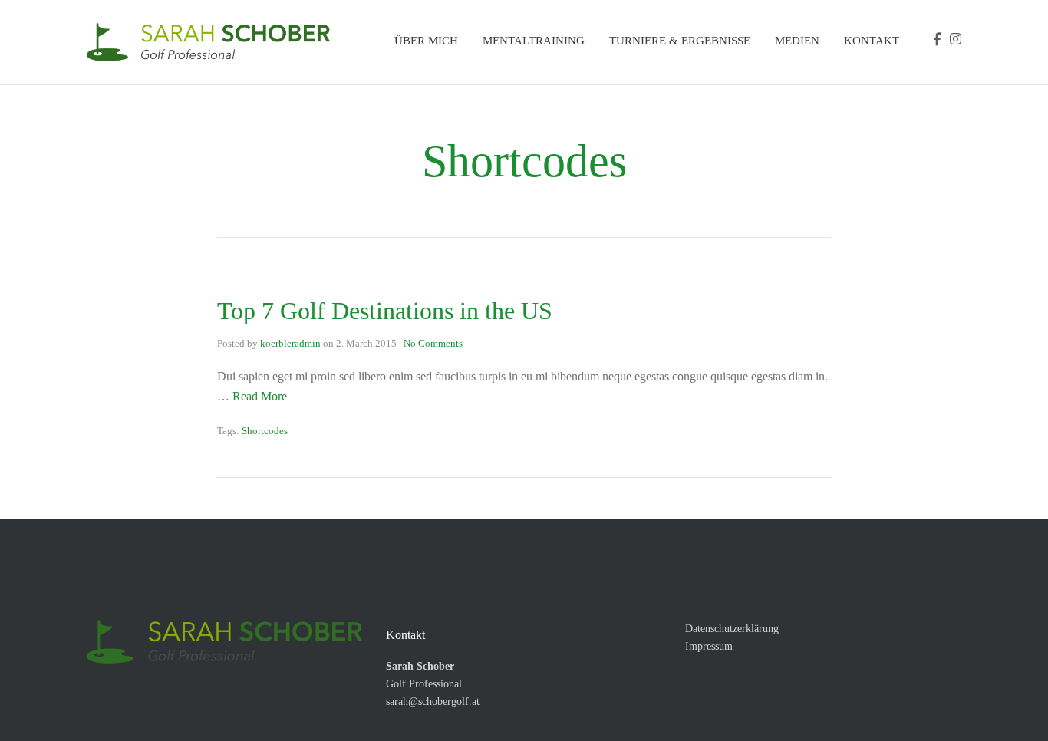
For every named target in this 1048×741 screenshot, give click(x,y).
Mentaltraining (534, 41)
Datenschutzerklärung (732, 628)
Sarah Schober (420, 666)
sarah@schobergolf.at (433, 701)
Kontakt (871, 41)
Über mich (426, 41)
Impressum (709, 646)
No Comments (433, 343)
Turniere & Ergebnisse (679, 41)
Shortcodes (265, 430)
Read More (259, 396)
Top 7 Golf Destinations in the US (384, 310)
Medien (797, 41)
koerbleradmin (290, 343)
